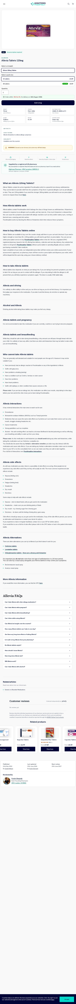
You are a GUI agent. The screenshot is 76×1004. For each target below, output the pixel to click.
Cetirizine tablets (11, 546)
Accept (67, 999)
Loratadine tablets (11, 549)
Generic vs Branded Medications (15, 689)
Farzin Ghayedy (33, 768)
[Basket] (73, 4)
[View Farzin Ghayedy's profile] (6, 780)
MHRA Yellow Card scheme (55, 717)
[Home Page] (38, 3)
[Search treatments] (68, 4)
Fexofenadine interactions (33, 451)
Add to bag (38, 103)
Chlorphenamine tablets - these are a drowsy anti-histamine (25, 553)
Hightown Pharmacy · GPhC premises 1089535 (24, 169)
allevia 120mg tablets (9, 70)
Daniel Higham (9, 768)
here (24, 195)
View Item (26, 749)
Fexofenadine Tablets (32, 239)
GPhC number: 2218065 (18, 783)
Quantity (4, 88)
